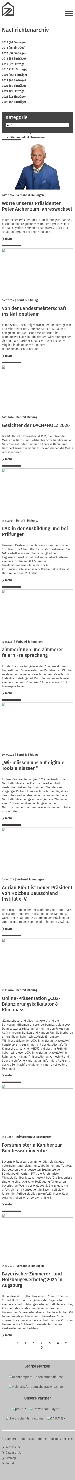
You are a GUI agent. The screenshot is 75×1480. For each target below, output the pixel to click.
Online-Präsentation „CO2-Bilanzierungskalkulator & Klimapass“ (31, 1004)
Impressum (12, 1447)
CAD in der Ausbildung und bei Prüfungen (35, 531)
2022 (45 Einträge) (14, 80)
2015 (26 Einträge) (14, 42)
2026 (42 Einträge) (14, 102)
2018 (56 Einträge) (14, 58)
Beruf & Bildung (27, 300)
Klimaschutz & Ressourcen (34, 1137)
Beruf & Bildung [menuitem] (20, 132)
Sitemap (10, 1458)
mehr (8, 239)
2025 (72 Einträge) (14, 96)
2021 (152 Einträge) (14, 75)
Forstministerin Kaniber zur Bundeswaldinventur (32, 1148)
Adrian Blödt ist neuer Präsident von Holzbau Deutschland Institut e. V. (37, 893)
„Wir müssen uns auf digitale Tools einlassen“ (33, 765)
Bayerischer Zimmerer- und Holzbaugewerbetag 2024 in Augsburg (32, 1279)
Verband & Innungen (30, 195)
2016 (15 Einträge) (13, 47)
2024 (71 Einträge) (13, 91)
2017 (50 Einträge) (14, 53)
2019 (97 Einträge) (13, 64)
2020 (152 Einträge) (14, 69)
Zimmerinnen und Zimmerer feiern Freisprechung (32, 652)
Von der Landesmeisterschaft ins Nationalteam (34, 311)
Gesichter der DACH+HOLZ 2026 (36, 425)
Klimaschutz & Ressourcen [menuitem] (28, 137)
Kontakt (10, 1463)
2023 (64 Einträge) (14, 86)
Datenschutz (13, 1452)
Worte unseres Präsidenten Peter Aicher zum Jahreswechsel (37, 206)
